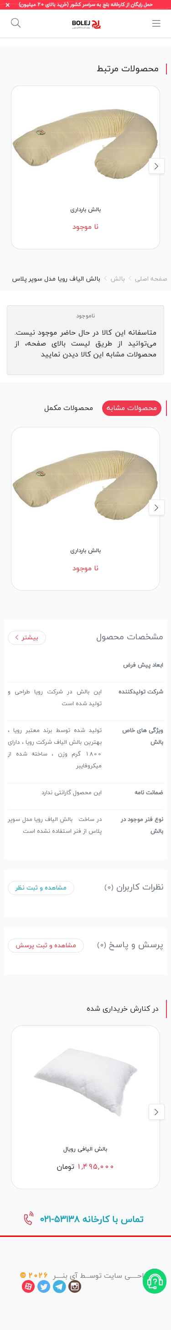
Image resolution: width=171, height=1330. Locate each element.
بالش (117, 279)
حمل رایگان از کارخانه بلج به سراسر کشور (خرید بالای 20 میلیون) (86, 4)
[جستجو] (16, 23)
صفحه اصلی (151, 279)
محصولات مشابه (132, 408)
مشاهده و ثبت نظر (41, 888)
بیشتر (30, 637)
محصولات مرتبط (128, 69)
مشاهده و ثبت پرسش (46, 945)
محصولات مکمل (68, 408)
